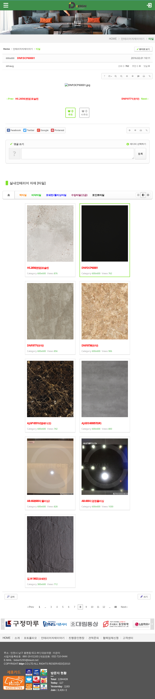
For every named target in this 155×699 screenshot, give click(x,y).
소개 (17, 637)
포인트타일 (98, 195)
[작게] (121, 76)
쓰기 (145, 596)
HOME (113, 38)
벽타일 (23, 195)
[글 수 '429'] (9, 195)
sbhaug (10, 65)
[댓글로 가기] (138, 76)
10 (92, 607)
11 (98, 607)
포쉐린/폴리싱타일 (56, 195)
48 (115, 607)
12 (104, 607)
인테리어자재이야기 (133, 38)
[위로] (127, 76)
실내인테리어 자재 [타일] (28, 183)
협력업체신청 (111, 637)
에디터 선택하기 (137, 143)
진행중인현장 (76, 637)
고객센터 (128, 637)
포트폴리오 (30, 637)
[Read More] (50, 240)
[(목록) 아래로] (132, 76)
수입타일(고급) (79, 195)
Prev (31, 607)
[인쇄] (144, 76)
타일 (77, 22)
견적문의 (93, 637)
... (45, 607)
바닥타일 (36, 195)
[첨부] (149, 76)
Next (124, 607)
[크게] (115, 76)
